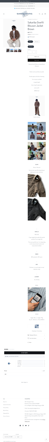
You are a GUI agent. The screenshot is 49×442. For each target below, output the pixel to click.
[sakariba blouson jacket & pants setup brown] (37, 106)
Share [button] (30, 342)
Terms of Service (6, 416)
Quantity (29, 49)
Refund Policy (5, 410)
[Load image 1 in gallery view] (8, 50)
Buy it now (37, 60)
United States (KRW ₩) (8, 436)
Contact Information (7, 404)
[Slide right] (23, 50)
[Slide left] (4, 50)
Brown (30, 41)
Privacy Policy (5, 407)
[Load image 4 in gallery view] (15, 50)
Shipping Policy (6, 413)
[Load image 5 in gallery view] (19, 50)
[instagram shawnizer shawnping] (37, 311)
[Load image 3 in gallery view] (11, 50)
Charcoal (36, 41)
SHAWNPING (8, 441)
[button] (3, 13)
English (18, 436)
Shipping (29, 34)
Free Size (31, 46)
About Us (5, 401)
